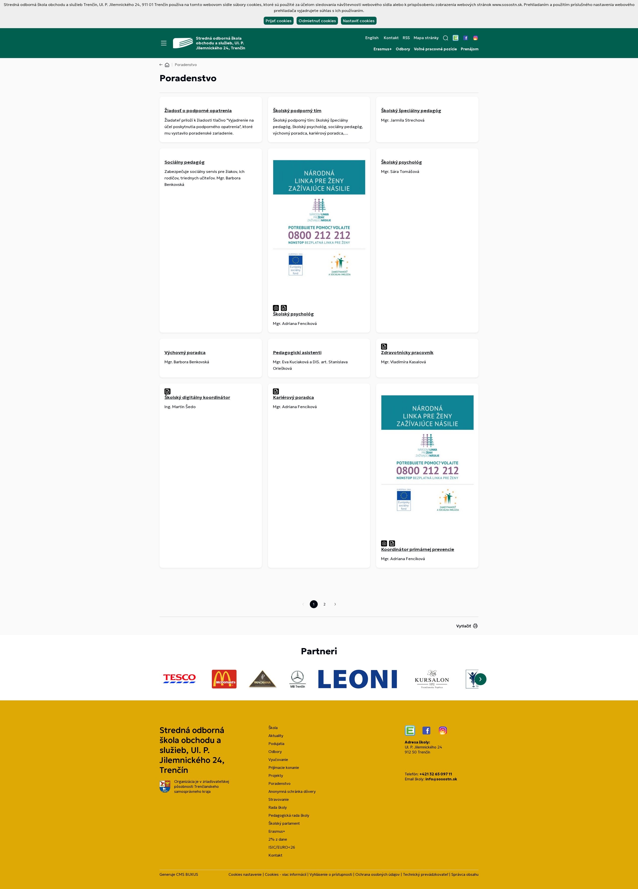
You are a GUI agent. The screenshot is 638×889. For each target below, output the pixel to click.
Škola (273, 727)
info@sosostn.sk (441, 779)
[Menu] (164, 43)
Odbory (403, 49)
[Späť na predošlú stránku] (162, 64)
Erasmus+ (383, 49)
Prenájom (469, 49)
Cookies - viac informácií (285, 874)
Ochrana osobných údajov (377, 874)
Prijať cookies (279, 20)
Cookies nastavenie (245, 874)
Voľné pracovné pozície (435, 49)
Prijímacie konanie (283, 767)
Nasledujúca (335, 604)
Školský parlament (284, 823)
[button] (446, 38)
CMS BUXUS (187, 874)
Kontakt (391, 38)
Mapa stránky (426, 38)
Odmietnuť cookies (317, 20)
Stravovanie (278, 799)
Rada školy (277, 807)
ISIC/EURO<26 (281, 847)
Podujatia (276, 743)
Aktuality (275, 735)
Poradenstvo (279, 783)
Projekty (275, 775)
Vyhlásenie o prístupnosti (331, 874)
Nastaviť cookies (359, 20)
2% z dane (277, 839)
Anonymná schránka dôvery (292, 791)
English (372, 38)
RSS (406, 38)
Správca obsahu (464, 874)
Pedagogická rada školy (288, 815)
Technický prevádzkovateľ (425, 874)
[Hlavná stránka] (166, 64)
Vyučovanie (278, 759)
